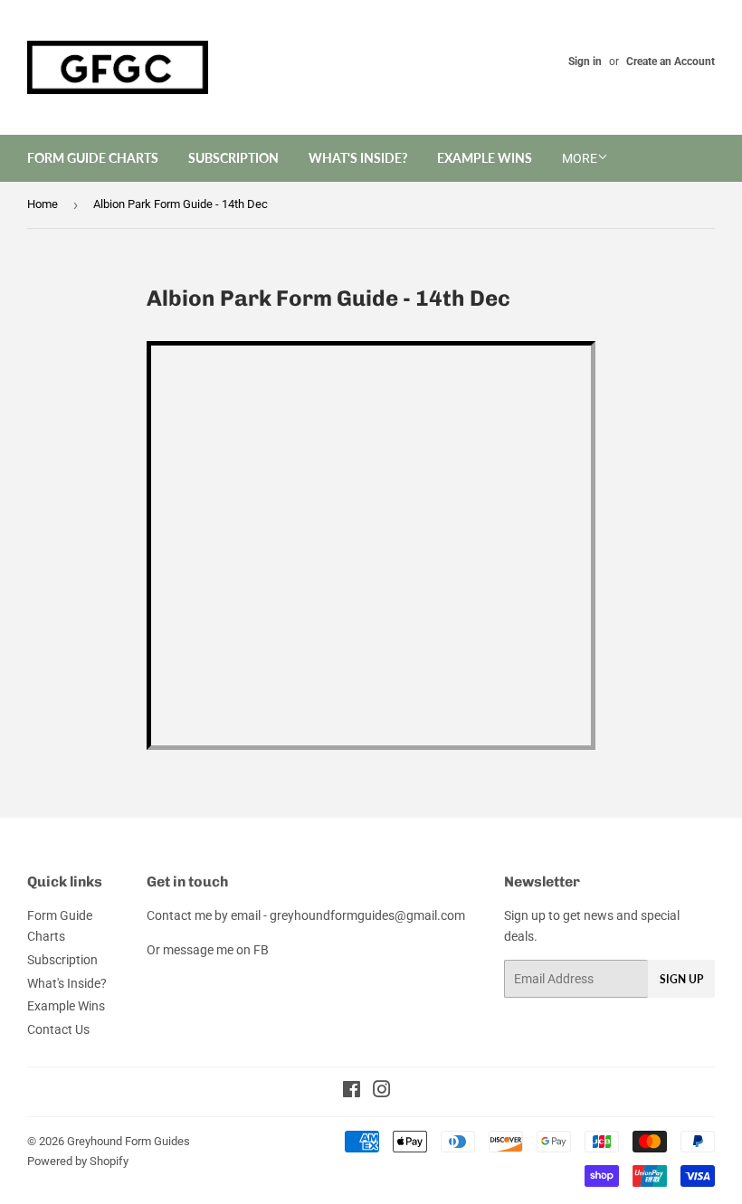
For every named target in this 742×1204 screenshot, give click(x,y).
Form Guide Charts (92, 158)
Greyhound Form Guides (128, 1141)
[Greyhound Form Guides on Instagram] (382, 1092)
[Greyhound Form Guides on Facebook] (351, 1092)
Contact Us (58, 1029)
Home (42, 204)
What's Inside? (358, 158)
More (579, 158)
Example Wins (484, 158)
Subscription (233, 158)
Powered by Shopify (77, 1161)
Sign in (585, 61)
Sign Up (681, 979)
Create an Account (670, 61)
